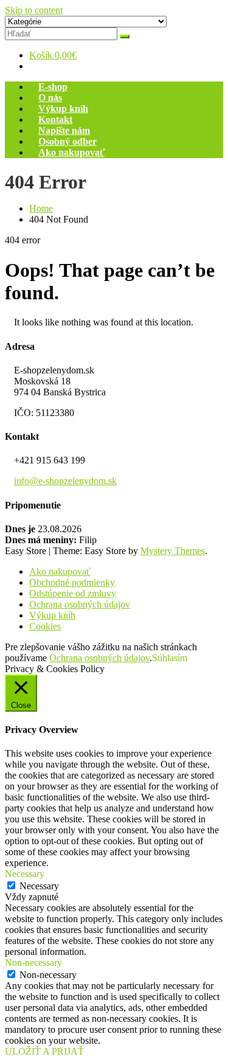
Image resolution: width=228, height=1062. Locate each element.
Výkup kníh (63, 108)
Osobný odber (67, 141)
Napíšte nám (64, 130)
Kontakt (55, 119)
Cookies (45, 626)
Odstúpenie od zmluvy (72, 593)
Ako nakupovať (71, 152)
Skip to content (34, 10)
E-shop (52, 87)
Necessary (39, 886)
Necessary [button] (24, 874)
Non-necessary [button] (33, 962)
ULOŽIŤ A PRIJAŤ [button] (44, 1051)
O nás (50, 97)
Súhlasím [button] (169, 658)
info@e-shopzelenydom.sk (65, 481)
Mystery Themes (172, 551)
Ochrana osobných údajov (79, 604)
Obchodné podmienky (72, 582)
